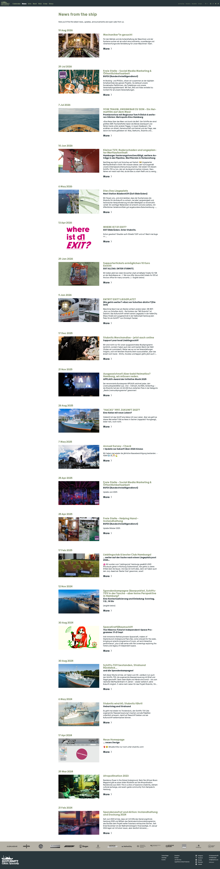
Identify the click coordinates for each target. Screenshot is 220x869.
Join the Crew (181, 3)
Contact (200, 3)
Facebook (200, 858)
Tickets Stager (165, 855)
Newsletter (194, 3)
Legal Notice (178, 862)
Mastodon (200, 862)
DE (205, 3)
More (106, 49)
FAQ (40, 4)
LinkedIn (200, 864)
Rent (35, 4)
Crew (45, 4)
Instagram (200, 855)
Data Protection (185, 862)
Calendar (16, 4)
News (24, 4)
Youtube (200, 860)
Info (29, 4)
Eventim (164, 859)
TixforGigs (164, 857)
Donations (188, 3)
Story (51, 4)
